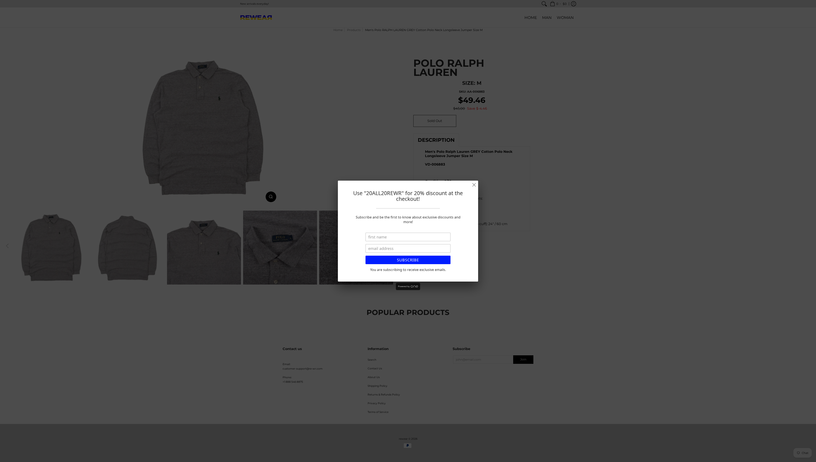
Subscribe (408, 259)
